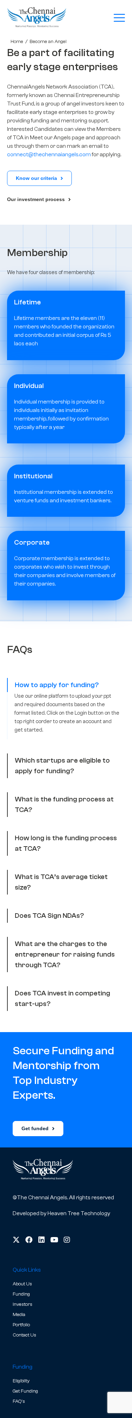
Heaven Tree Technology (79, 1213)
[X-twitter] (16, 1239)
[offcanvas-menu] (119, 18)
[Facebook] (28, 1239)
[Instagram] (66, 1239)
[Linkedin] (41, 1239)
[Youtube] (54, 1239)
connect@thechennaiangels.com (49, 154)
